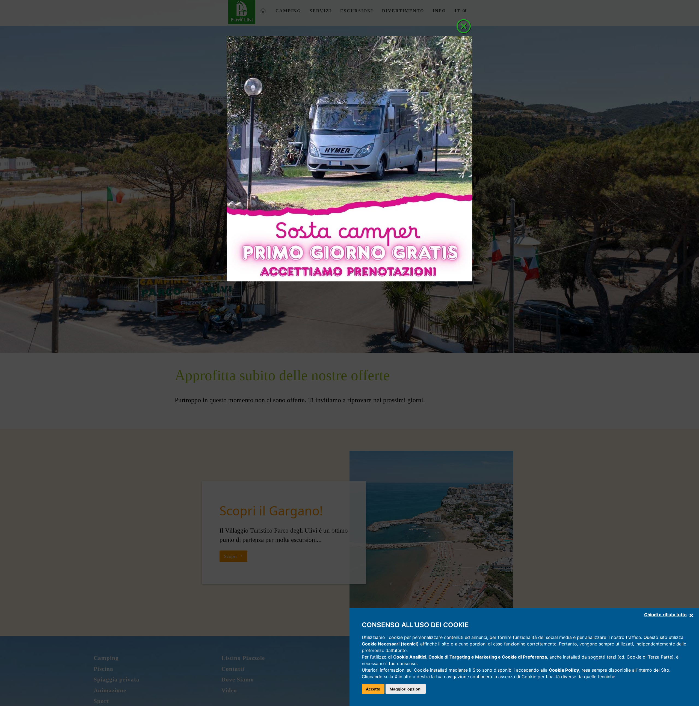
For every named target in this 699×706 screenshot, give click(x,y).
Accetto (373, 689)
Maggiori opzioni (406, 689)
